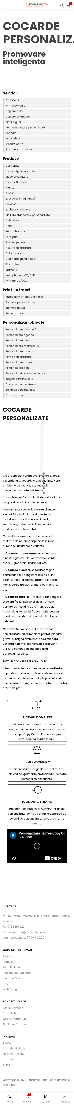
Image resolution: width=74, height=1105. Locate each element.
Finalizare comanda (16, 1024)
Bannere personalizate (20, 302)
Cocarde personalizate (21, 384)
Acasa (7, 1043)
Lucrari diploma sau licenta (23, 171)
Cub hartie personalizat (21, 259)
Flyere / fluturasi (16, 182)
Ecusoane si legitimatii (20, 198)
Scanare (11, 133)
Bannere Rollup (15, 308)
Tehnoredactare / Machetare (25, 127)
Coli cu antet (14, 253)
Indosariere (13, 138)
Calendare (12, 220)
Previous (47, 447)
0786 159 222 (15, 927)
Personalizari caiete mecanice (26, 373)
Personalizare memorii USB (23, 346)
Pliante (10, 187)
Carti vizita (13, 166)
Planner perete (15, 242)
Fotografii (12, 237)
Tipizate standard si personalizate (28, 215)
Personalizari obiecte (17, 973)
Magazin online (13, 978)
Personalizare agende (20, 335)
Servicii (7, 956)
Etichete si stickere (18, 209)
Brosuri (10, 193)
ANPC (6, 1065)
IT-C (6, 984)
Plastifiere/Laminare (19, 149)
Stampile (11, 270)
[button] (68, 4)
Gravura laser (14, 395)
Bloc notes (12, 264)
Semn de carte (15, 231)
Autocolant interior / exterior (24, 297)
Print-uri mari (11, 967)
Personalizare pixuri (18, 340)
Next (36, 447)
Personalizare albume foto (23, 329)
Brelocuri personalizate (20, 390)
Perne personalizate (19, 357)
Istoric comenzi (13, 1008)
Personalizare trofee (19, 362)
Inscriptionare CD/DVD (20, 275)
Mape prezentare (17, 177)
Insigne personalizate (19, 379)
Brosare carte (14, 144)
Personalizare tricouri (19, 351)
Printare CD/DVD (16, 281)
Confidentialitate (14, 1048)
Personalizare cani (17, 368)
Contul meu (10, 1013)
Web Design (11, 989)
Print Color (12, 100)
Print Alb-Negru (15, 105)
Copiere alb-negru (18, 116)
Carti (9, 226)
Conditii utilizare (13, 1054)
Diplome (11, 204)
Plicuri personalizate (19, 248)
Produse (8, 962)
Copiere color (14, 111)
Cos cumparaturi (14, 1019)
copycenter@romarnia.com (26, 932)
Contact (8, 1059)
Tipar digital (13, 122)
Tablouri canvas (16, 313)
